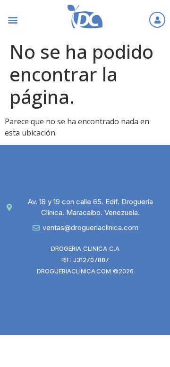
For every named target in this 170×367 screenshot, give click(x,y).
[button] (12, 19)
